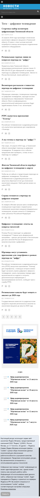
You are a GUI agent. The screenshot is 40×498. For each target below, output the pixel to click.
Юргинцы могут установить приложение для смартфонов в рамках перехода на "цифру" (19, 255)
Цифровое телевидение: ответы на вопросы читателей (17, 225)
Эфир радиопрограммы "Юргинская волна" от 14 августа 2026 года (24, 400)
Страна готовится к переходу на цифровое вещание (16, 197)
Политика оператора (8, 489)
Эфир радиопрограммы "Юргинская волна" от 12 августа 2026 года (24, 411)
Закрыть (5, 494)
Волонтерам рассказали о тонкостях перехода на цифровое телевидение (18, 86)
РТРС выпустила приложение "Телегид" (15, 117)
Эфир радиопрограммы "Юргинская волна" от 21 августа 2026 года (24, 379)
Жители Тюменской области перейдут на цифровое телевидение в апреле (19, 166)
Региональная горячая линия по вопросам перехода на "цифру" (16, 58)
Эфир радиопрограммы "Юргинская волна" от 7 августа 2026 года (23, 422)
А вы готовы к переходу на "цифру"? (19, 140)
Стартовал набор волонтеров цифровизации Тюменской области (17, 30)
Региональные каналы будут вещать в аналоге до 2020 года (19, 293)
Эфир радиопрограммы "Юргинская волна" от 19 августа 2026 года (24, 390)
